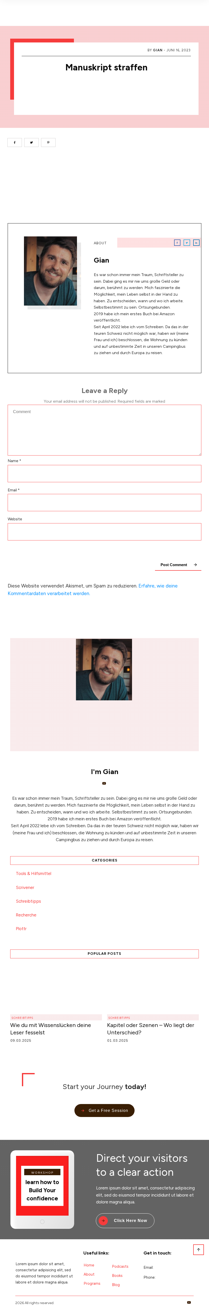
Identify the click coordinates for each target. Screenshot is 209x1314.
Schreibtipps (28, 901)
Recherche (26, 914)
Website (15, 519)
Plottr (21, 928)
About (89, 1274)
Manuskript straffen (106, 67)
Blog (116, 1284)
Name (14, 461)
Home (89, 1265)
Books (117, 1275)
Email (14, 490)
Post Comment (174, 565)
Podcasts (120, 1266)
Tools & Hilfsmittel (33, 873)
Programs (92, 1283)
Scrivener (25, 887)
